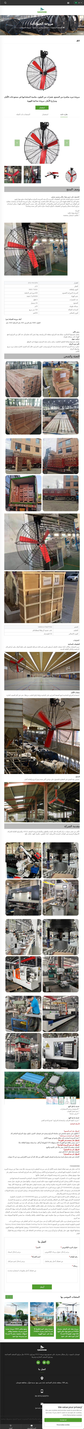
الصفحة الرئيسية (56, 27)
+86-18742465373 (42, 1396)
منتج (34, 27)
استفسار (42, 108)
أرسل (42, 1287)
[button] (11, 1297)
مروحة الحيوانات (25, 27)
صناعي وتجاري (43, 27)
